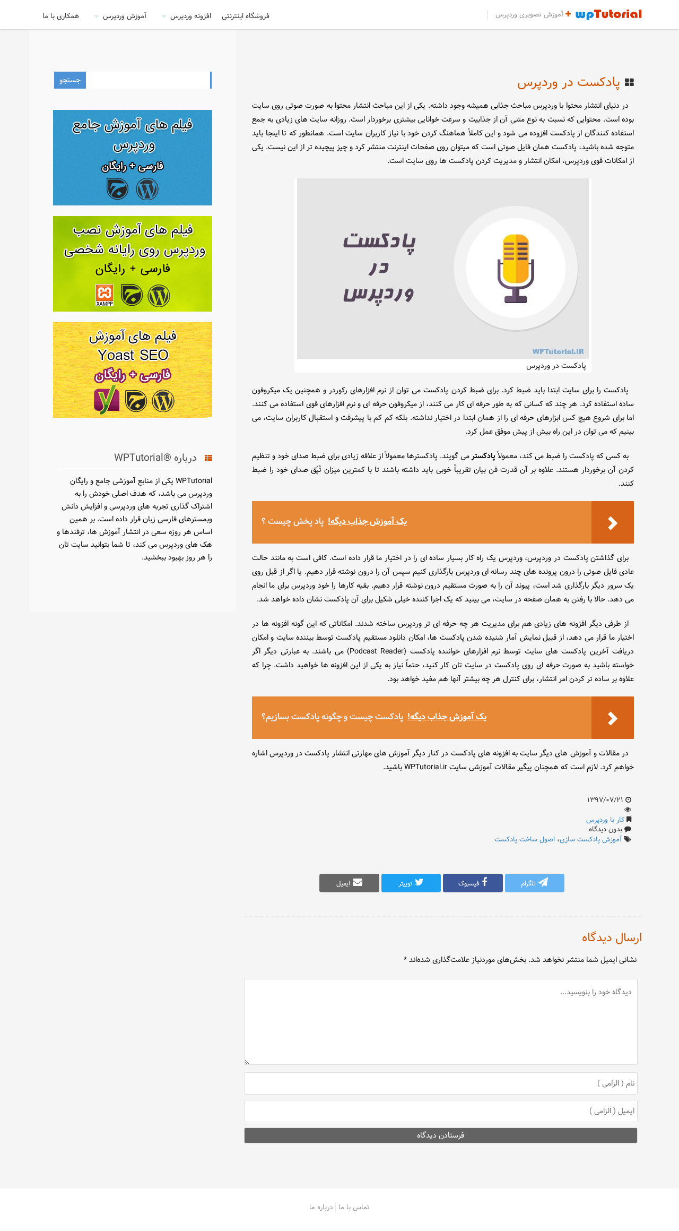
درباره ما (321, 1207)
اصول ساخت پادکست (524, 839)
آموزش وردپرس (124, 16)
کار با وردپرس (605, 819)
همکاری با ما (60, 16)
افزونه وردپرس (190, 16)
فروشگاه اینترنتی (245, 16)
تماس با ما (354, 1207)
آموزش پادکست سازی (591, 839)
